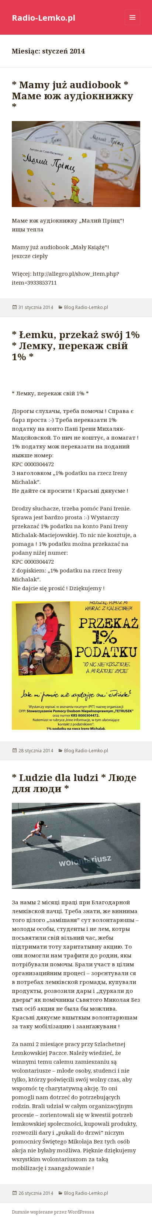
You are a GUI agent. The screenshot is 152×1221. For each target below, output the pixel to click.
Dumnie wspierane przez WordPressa (53, 1212)
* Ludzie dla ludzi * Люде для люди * (74, 783)
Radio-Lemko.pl (43, 17)
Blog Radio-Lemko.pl (86, 307)
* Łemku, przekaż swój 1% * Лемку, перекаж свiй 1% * (76, 345)
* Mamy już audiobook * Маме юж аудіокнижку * (72, 95)
